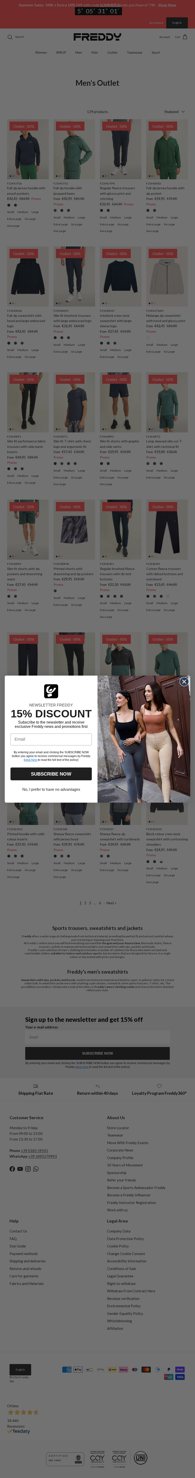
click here (31, 760)
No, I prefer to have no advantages (51, 789)
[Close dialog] (184, 681)
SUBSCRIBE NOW (51, 774)
